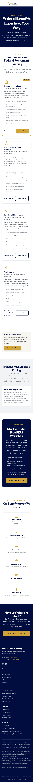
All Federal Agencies (8, 691)
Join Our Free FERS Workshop (16, 633)
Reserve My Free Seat (16, 480)
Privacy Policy (11, 779)
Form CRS (20, 769)
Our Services (6, 674)
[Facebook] (3, 664)
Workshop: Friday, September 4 (11, 731)
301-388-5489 (12, 657)
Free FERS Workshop (8, 728)
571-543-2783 (16, 660)
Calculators (5, 680)
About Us (5, 672)
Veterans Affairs (7, 696)
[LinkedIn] (6, 664)
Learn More (22, 131)
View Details (22, 198)
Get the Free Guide (13, 348)
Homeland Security (7, 699)
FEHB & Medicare (7, 715)
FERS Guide (5, 709)
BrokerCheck (8, 769)
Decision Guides (6, 717)
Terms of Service (21, 779)
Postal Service (6, 701)
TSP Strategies (6, 712)
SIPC (16, 744)
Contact (4, 682)
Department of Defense (9, 693)
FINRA (13, 744)
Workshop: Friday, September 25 (12, 734)
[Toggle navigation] (29, 3)
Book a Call (5, 726)
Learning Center (7, 677)
